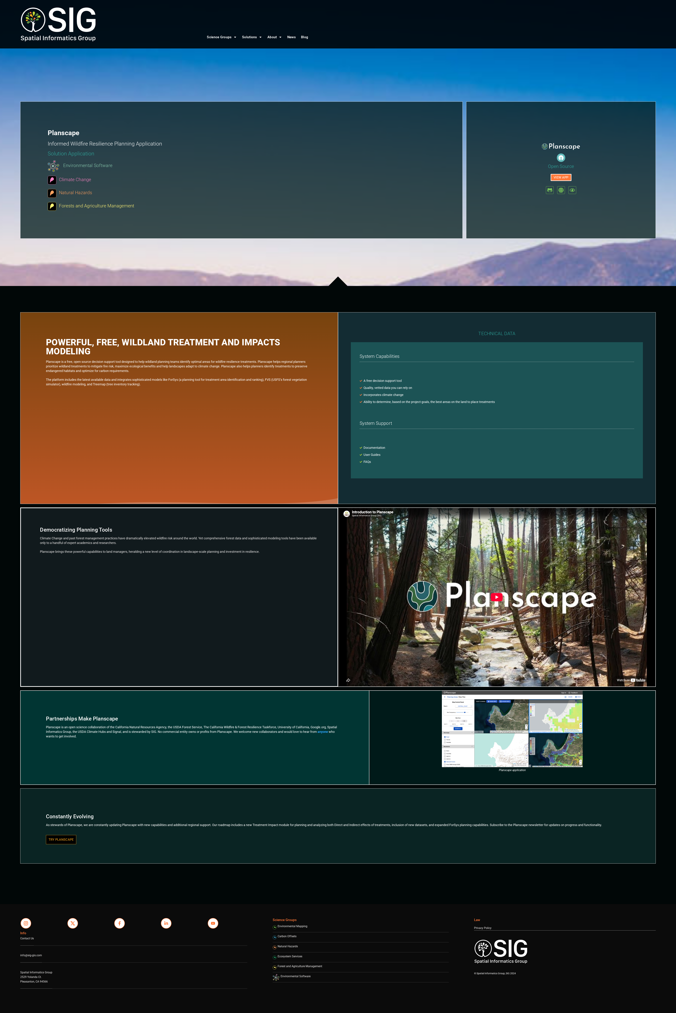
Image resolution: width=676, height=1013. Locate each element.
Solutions (249, 37)
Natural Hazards (75, 192)
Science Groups (219, 37)
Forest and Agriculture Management (300, 966)
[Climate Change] (52, 180)
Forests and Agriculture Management (96, 205)
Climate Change (75, 179)
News (291, 37)
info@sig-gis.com (31, 955)
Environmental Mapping (292, 926)
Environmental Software (87, 165)
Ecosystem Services (290, 956)
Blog (304, 37)
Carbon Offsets (287, 936)
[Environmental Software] (53, 166)
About (272, 37)
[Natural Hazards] (52, 193)
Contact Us (27, 938)
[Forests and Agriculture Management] (52, 206)
